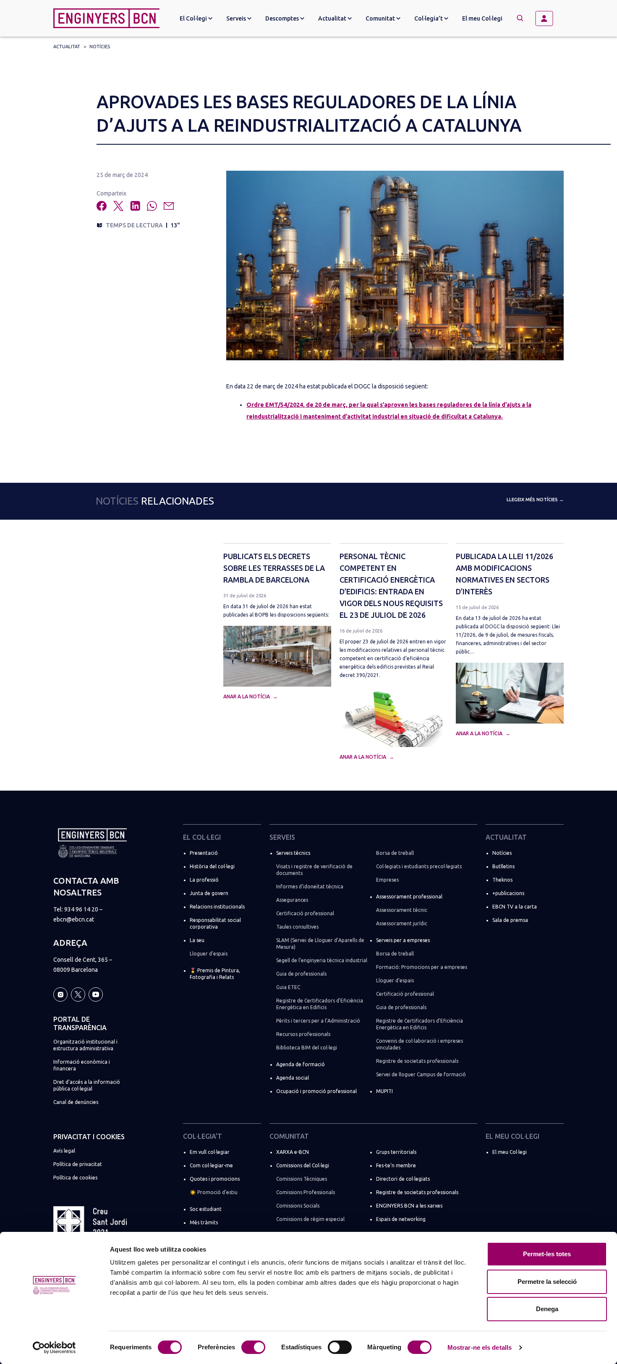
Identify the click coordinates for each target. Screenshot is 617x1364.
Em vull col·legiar (210, 1152)
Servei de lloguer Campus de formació (421, 1074)
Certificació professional (305, 913)
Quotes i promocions (215, 1179)
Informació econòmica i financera (81, 1065)
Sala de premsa (510, 920)
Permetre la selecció (547, 1281)
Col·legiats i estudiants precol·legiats (419, 866)
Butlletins (503, 866)
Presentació (204, 853)
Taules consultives (297, 926)
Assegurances (292, 900)
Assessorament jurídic (401, 923)
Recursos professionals (303, 1034)
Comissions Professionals (305, 1192)
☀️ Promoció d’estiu (214, 1192)
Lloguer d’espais (208, 953)
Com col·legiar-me (211, 1165)
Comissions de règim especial (310, 1219)
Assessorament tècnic (401, 910)
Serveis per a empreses (403, 940)
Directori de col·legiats (403, 1179)
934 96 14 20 (81, 909)
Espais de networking (401, 1219)
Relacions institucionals (217, 906)
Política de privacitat (77, 1164)
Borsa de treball (395, 853)
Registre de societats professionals (417, 1061)
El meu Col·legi (482, 18)
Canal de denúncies (75, 1102)
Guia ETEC (288, 987)
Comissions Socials (297, 1205)
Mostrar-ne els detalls (479, 1347)
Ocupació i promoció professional (316, 1091)
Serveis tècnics (293, 853)
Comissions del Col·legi (302, 1165)
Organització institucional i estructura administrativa (85, 1045)
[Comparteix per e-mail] (169, 206)
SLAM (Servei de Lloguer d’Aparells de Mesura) (320, 943)
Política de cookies (75, 1177)
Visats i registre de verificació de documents (314, 870)
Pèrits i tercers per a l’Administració (318, 1020)
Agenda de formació (300, 1064)
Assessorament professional (409, 896)
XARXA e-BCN (292, 1152)
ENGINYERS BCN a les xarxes (409, 1205)
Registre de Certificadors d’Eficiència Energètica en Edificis (319, 1004)
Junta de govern (209, 893)
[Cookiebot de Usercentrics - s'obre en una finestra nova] (54, 1347)
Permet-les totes (547, 1253)
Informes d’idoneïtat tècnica (309, 886)
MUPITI (384, 1091)
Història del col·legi (212, 866)
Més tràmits (204, 1222)
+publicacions (508, 893)
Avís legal (64, 1150)
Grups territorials (396, 1152)
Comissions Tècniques (301, 1179)
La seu (197, 940)
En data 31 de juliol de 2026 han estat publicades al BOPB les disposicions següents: (276, 610)
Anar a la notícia (247, 696)
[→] (547, 18)
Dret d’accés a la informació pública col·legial (86, 1085)
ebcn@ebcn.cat (73, 919)
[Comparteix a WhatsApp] (152, 206)
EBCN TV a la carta (514, 906)
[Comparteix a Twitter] (118, 206)
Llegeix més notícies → (535, 499)
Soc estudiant (206, 1209)
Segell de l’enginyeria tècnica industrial (321, 960)
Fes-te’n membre (396, 1165)
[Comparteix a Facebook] (102, 206)
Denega (547, 1308)
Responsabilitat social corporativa (215, 923)
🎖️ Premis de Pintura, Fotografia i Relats (215, 974)
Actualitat (66, 46)
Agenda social (292, 1077)
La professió (204, 879)
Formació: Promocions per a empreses (421, 967)
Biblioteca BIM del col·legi (306, 1047)
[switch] (253, 1347)
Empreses (387, 879)
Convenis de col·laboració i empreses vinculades (419, 1044)
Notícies (99, 46)
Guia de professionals (301, 973)
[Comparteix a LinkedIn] (135, 206)
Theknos (502, 879)
